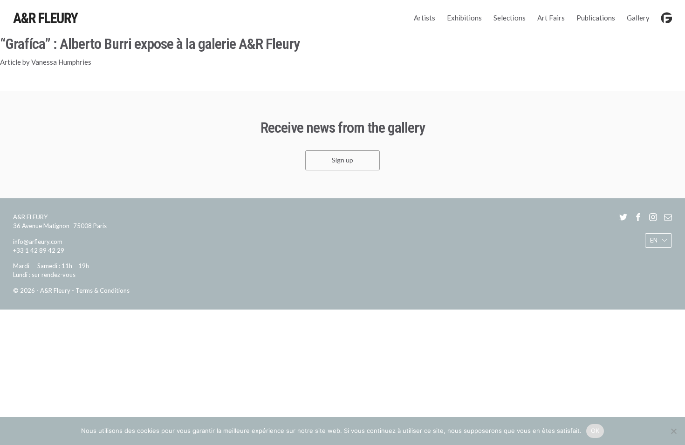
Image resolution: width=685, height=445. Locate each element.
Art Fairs (551, 17)
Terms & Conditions (102, 290)
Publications (595, 17)
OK (595, 430)
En (654, 240)
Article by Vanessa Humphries (45, 62)
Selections (509, 17)
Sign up (342, 160)
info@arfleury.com (37, 241)
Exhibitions (464, 17)
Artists (424, 17)
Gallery (638, 17)
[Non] (673, 431)
